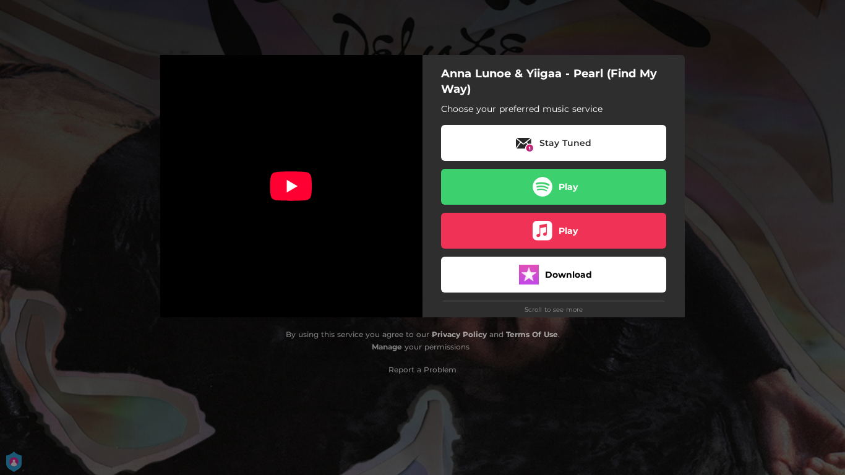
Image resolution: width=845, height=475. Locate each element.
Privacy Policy (459, 334)
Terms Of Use (532, 334)
